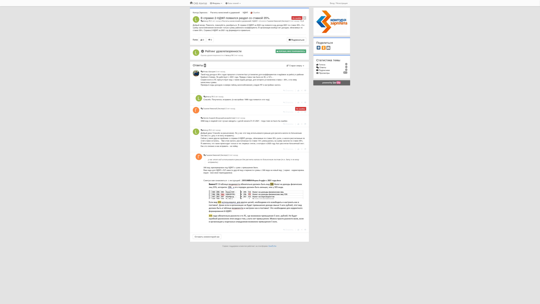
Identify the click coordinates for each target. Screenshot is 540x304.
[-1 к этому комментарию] (305, 90)
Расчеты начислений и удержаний (225, 12)
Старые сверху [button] (296, 65)
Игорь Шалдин (209, 71)
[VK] (318, 48)
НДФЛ (245, 12)
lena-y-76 (207, 21)
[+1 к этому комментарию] (298, 90)
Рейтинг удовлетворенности (223, 51)
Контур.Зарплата (200, 12)
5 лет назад (220, 71)
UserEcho (272, 246)
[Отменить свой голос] (301, 90)
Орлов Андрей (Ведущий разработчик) (219, 118)
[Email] (328, 48)
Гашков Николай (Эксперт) (278, 21)
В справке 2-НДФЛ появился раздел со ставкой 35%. (235, 18)
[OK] (324, 48)
